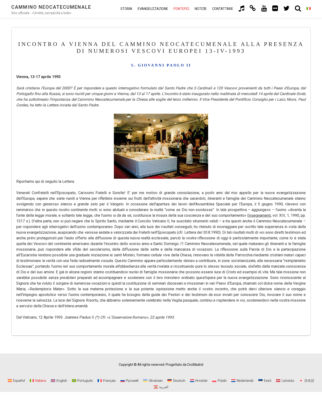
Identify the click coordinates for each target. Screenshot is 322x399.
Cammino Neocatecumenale (51, 7)
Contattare (222, 9)
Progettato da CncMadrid (184, 364)
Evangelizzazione (153, 9)
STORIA (126, 9)
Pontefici (181, 9)
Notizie (201, 9)
